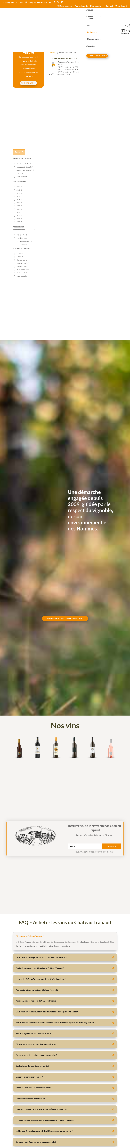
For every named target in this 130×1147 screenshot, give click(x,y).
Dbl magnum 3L (23, 269)
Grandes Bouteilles (24, 164)
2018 (19, 199)
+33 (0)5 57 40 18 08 (97, 55)
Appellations (22, 176)
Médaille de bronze (24, 241)
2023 (19, 215)
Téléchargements (65, 6)
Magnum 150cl (23, 266)
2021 (19, 209)
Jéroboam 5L (22, 273)
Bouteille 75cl (23, 263)
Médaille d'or (22, 235)
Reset (18, 152)
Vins (88, 25)
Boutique (90, 32)
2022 (19, 212)
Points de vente (81, 6)
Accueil (89, 10)
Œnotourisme (92, 39)
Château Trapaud (90, 18)
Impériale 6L (22, 276)
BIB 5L (20, 257)
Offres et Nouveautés (25, 170)
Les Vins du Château (25, 167)
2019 (19, 202)
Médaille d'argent (23, 238)
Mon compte (95, 6)
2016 (19, 193)
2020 (19, 206)
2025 (19, 222)
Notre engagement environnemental (65, 618)
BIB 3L (20, 254)
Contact (109, 6)
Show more (24, 244)
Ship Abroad (27, 83)
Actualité (90, 46)
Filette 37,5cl (22, 260)
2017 (19, 196)
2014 (19, 187)
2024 (19, 218)
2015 (19, 190)
